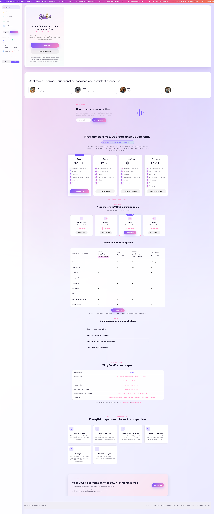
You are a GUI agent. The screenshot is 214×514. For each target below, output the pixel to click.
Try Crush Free (45, 45)
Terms (194, 505)
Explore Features (45, 51)
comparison (125, 402)
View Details (81, 232)
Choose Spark (105, 191)
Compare (176, 505)
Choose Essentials (131, 191)
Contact (10, 56)
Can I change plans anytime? (97, 329)
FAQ (6, 56)
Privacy (201, 505)
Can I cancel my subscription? (97, 348)
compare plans (136, 402)
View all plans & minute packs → (118, 199)
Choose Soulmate (156, 191)
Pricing (14, 56)
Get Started (14, 32)
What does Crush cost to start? (98, 335)
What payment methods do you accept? (101, 341)
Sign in (6, 32)
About (3, 56)
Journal (168, 505)
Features (154, 505)
